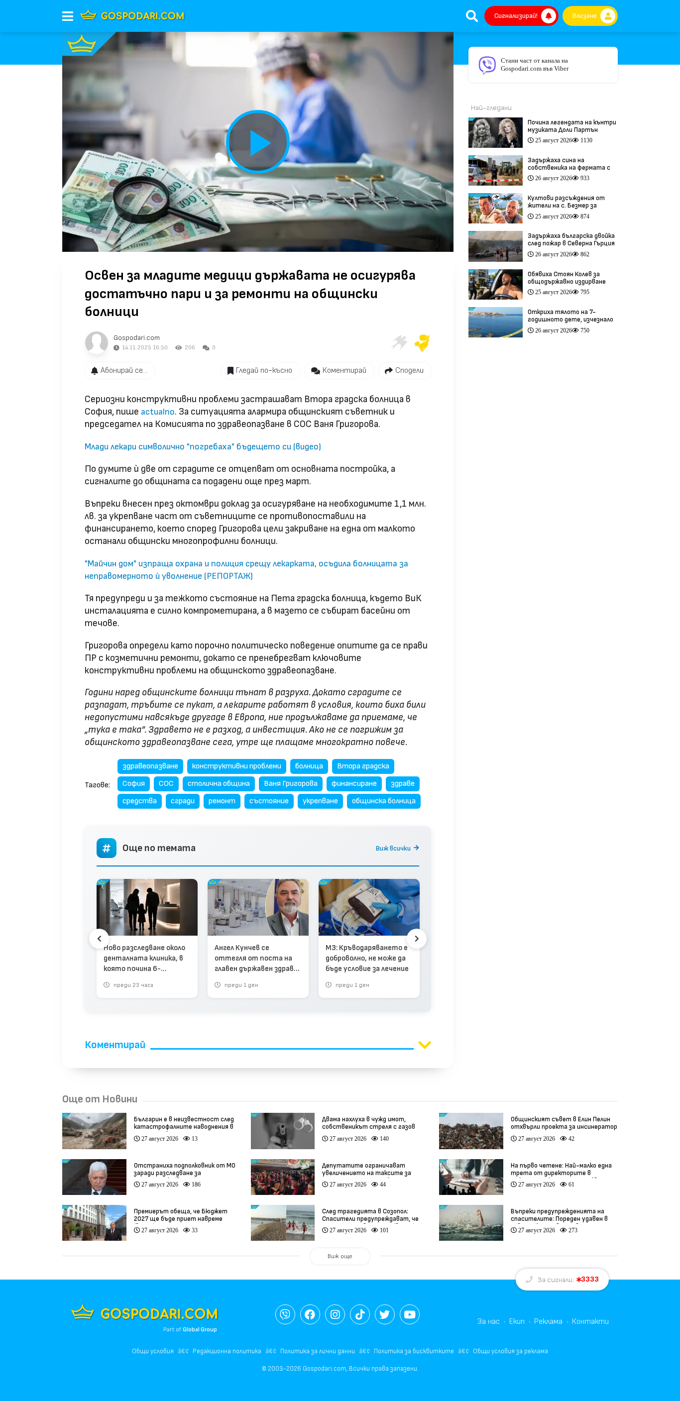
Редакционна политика (227, 1351)
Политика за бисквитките (414, 1351)
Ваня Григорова (291, 783)
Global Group (200, 1329)
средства (139, 801)
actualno (158, 412)
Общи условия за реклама (510, 1351)
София (133, 783)
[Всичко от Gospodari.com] (97, 343)
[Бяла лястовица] (398, 343)
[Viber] (285, 1314)
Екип (517, 1321)
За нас (488, 1321)
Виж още (340, 1256)
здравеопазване (150, 766)
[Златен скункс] (422, 343)
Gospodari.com (136, 337)
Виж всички (393, 848)
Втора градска (363, 766)
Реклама (548, 1321)
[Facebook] (310, 1314)
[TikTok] (360, 1314)
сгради (183, 801)
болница (309, 766)
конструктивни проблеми (236, 766)
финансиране (354, 783)
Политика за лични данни (317, 1351)
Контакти (590, 1321)
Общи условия (153, 1351)
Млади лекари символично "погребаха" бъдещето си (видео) (203, 446)
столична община (219, 783)
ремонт (222, 801)
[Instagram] (335, 1314)
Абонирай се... (124, 370)
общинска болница (384, 801)
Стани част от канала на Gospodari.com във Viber (534, 64)
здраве (403, 783)
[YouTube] (410, 1314)
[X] (385, 1314)
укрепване (320, 801)
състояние (269, 801)
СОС (166, 783)
